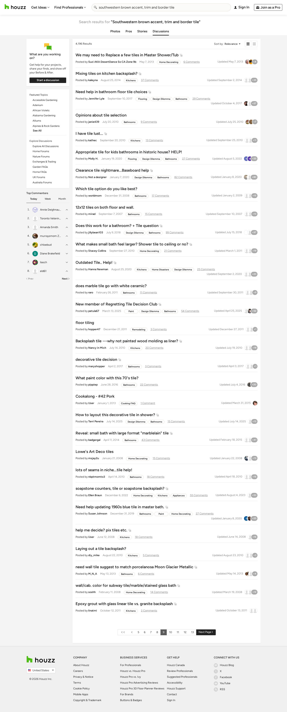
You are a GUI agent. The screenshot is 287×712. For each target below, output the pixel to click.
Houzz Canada (176, 665)
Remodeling (138, 329)
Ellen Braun (95, 495)
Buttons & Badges (131, 700)
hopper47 (94, 329)
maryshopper (96, 366)
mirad (91, 214)
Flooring (142, 99)
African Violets (41, 110)
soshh (92, 592)
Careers (78, 671)
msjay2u (93, 458)
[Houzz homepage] (15, 6)
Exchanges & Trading (44, 161)
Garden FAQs (40, 166)
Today (33, 198)
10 (170, 632)
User (91, 403)
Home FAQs (40, 171)
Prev (30, 278)
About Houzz (81, 665)
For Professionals (130, 665)
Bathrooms (181, 99)
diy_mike (94, 555)
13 (192, 632)
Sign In (171, 700)
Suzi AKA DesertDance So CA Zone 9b (112, 62)
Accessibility (174, 682)
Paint (131, 311)
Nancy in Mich (97, 347)
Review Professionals (180, 671)
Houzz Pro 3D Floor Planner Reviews (142, 688)
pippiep (93, 384)
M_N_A (92, 573)
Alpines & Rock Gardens (46, 125)
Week (48, 198)
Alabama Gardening (44, 115)
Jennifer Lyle (96, 98)
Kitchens (131, 80)
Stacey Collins (97, 250)
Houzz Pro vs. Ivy (130, 676)
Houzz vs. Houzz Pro (132, 671)
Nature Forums (41, 156)
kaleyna (93, 80)
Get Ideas (38, 7)
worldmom (95, 195)
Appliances (179, 495)
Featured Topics (38, 94)
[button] (227, 44)
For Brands (126, 694)
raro (90, 292)
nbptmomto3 (96, 476)
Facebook (226, 677)
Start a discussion (48, 80)
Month (62, 198)
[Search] (95, 7)
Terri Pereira (95, 421)
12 (185, 632)
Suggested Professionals (182, 676)
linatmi (92, 610)
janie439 (93, 122)
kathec (92, 140)
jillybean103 (95, 232)
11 (178, 632)
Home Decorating (168, 62)
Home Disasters (160, 269)
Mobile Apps (80, 694)
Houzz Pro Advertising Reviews (139, 682)
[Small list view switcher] (248, 44)
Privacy (77, 676)
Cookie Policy (81, 688)
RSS (222, 689)
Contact (172, 694)
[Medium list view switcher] (254, 44)
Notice (89, 676)
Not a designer (97, 177)
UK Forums (39, 177)
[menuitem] (40, 7)
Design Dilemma (161, 99)
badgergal (94, 440)
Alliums (37, 120)
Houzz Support (176, 688)
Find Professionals (68, 7)
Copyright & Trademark (87, 700)
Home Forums (41, 151)
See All (37, 130)
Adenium (38, 105)
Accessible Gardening (45, 100)
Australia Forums (42, 182)
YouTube (225, 683)
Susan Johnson (97, 513)
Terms (77, 682)
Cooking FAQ (128, 403)
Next (65, 278)
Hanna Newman (98, 269)
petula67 (93, 311)
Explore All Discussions (46, 146)
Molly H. (93, 158)
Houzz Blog (227, 665)
